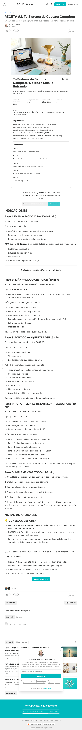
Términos (45, 720)
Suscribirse (60, 4)
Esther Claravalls (15, 24)
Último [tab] (17, 642)
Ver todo (9, 693)
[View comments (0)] (14, 31)
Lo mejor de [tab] (9, 642)
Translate (9, 13)
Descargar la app (49, 724)
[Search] (47, 4)
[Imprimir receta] (63, 79)
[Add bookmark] (67, 79)
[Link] (1, 210)
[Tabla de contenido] (2, 365)
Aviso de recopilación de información (34, 683)
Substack (32, 728)
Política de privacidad (54, 683)
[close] (60, 651)
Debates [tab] (24, 642)
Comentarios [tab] (10, 617)
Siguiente (69, 603)
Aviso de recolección (54, 720)
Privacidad (39, 720)
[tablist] (14, 617)
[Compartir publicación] (52, 4)
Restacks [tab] (19, 617)
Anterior (12, 603)
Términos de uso (41, 681)
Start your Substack (35, 724)
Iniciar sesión (73, 4)
